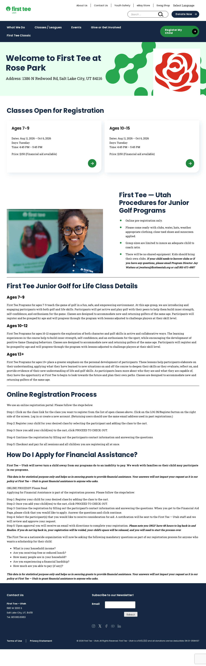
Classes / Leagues (48, 28)
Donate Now (184, 14)
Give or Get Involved (106, 28)
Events (76, 28)
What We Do (16, 28)
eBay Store (143, 5)
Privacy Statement (41, 640)
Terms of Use (14, 640)
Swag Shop (163, 5)
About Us (81, 5)
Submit (130, 614)
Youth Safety (122, 5)
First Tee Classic (19, 35)
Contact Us (101, 5)
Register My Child (173, 31)
